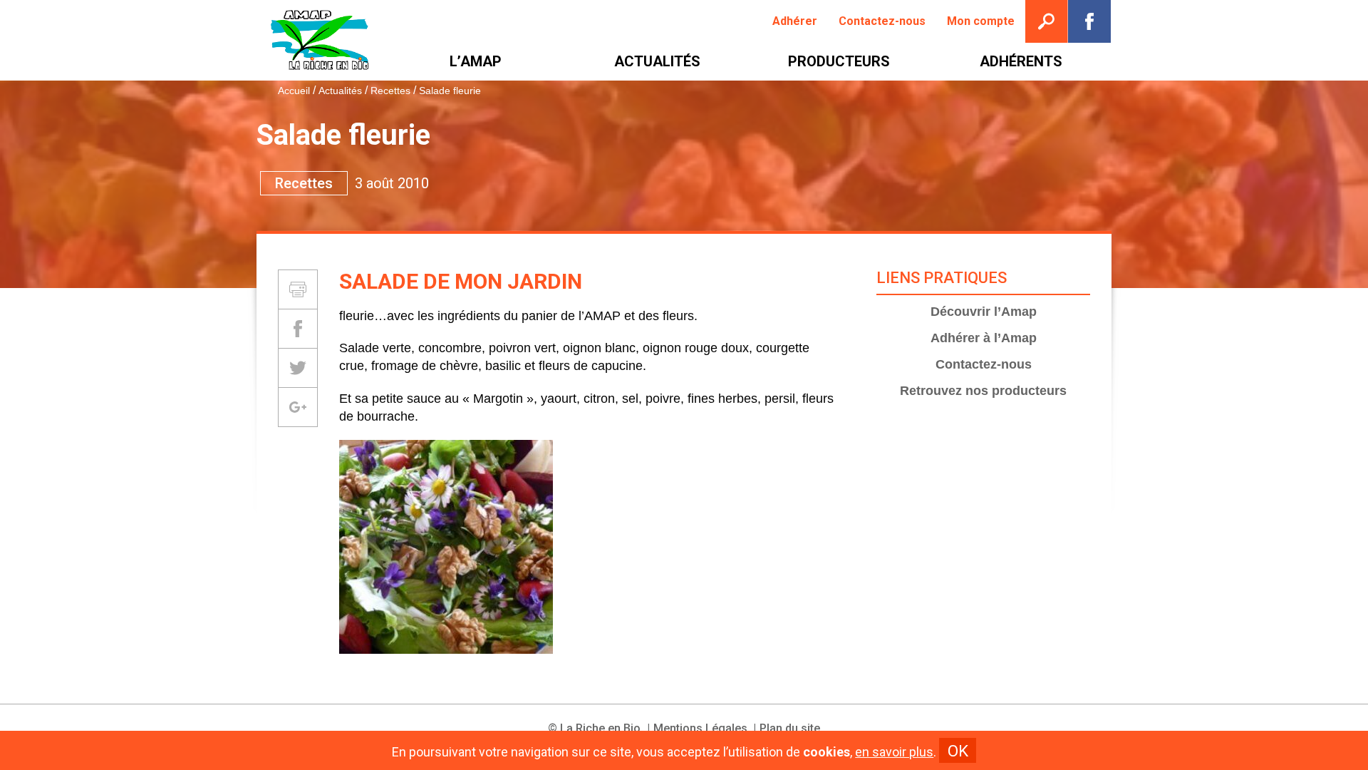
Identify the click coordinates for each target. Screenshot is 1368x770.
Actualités (340, 90)
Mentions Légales (700, 728)
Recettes (390, 90)
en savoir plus (894, 752)
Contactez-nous (984, 364)
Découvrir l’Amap (984, 311)
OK (958, 750)
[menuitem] (795, 21)
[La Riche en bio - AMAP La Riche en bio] (320, 40)
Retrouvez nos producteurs (983, 391)
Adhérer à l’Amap (984, 338)
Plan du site (790, 728)
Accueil (294, 90)
